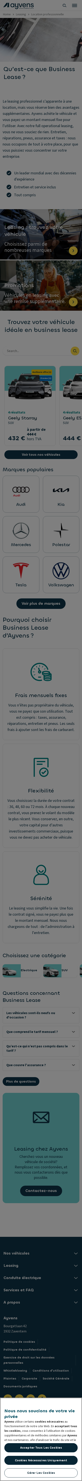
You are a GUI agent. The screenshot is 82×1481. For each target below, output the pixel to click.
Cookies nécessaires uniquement (41, 1460)
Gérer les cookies (41, 1473)
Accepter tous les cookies (41, 1447)
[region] (41, 1439)
